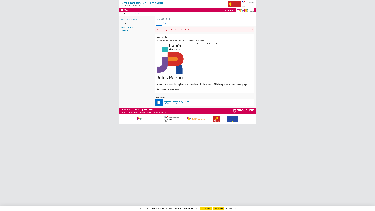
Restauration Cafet (127, 27)
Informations (125, 30)
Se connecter (229, 10)
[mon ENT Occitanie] (245, 10)
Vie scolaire (124, 24)
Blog (164, 23)
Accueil (131, 14)
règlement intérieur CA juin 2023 (177, 102)
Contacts (123, 112)
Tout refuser (218, 208)
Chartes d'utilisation (145, 112)
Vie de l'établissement (140, 14)
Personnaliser (231, 208)
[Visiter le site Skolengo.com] (243, 112)
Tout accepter (206, 208)
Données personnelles (159, 112)
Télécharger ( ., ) (174, 103)
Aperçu (184, 103)
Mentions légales (133, 112)
